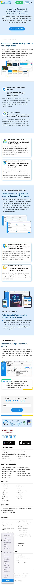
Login (27, 2)
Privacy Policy (25, 575)
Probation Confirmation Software (7, 532)
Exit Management (22, 532)
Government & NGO (22, 562)
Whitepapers (5, 492)
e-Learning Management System (8, 529)
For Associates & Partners (24, 469)
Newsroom (20, 496)
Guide (3, 498)
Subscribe (16, 410)
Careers (18, 573)
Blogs (19, 485)
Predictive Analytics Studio (24, 536)
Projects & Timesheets (7, 525)
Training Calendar (6, 500)
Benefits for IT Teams (7, 473)
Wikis (19, 488)
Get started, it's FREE (17, 29)
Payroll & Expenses (22, 521)
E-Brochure (5, 485)
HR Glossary (5, 496)
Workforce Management (23, 534)
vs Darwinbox (21, 543)
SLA (16, 577)
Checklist (20, 498)
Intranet (20, 555)
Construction (21, 560)
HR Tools (20, 494)
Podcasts (20, 492)
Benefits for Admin (6, 475)
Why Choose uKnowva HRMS (8, 467)
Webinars (4, 494)
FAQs (23, 573)
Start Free (19, 2)
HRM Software (21, 557)
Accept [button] (8, 580)
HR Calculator (5, 488)
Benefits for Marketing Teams (9, 471)
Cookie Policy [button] (6, 576)
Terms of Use (17, 575)
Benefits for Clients (6, 477)
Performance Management (24, 523)
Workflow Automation (23, 530)
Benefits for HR (21, 471)
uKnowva (19, 580)
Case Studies (21, 487)
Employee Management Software (23, 525)
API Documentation (22, 490)
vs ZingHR (20, 545)
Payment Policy (22, 577)
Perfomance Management (24, 559)
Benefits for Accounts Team (24, 475)
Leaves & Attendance (23, 528)
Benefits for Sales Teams (24, 473)
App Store (4, 490)
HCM (3, 521)
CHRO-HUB (4, 487)
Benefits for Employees (7, 469)
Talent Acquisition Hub (7, 523)
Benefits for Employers (23, 467)
